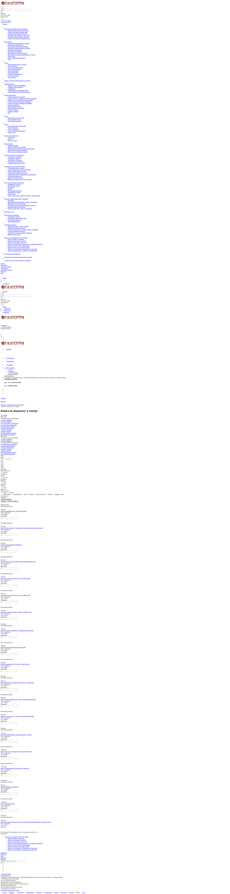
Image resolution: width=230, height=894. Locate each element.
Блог (2, 856)
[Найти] (2, 19)
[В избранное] (1, 519)
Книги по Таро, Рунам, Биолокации (19, 845)
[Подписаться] (2, 863)
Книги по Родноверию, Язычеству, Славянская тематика (25, 843)
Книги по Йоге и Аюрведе (16, 838)
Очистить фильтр (13, 501)
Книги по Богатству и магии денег (18, 846)
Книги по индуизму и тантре (17, 840)
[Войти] (1, 332)
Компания (4, 853)
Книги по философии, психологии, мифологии (22, 850)
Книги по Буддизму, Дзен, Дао (17, 841)
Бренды (3, 859)
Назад (10, 369)
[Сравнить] (2, 521)
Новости (3, 854)
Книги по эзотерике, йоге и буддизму (16, 837)
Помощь (3, 857)
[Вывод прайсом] (3, 503)
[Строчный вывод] (2, 503)
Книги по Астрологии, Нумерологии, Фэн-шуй (22, 848)
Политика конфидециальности (10, 890)
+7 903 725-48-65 (6, 21)
